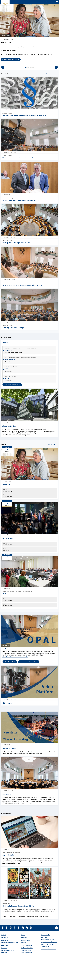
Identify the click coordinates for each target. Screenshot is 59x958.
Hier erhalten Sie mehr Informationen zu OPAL (15, 657)
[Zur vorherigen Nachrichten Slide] (2, 67)
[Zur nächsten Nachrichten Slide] (56, 67)
